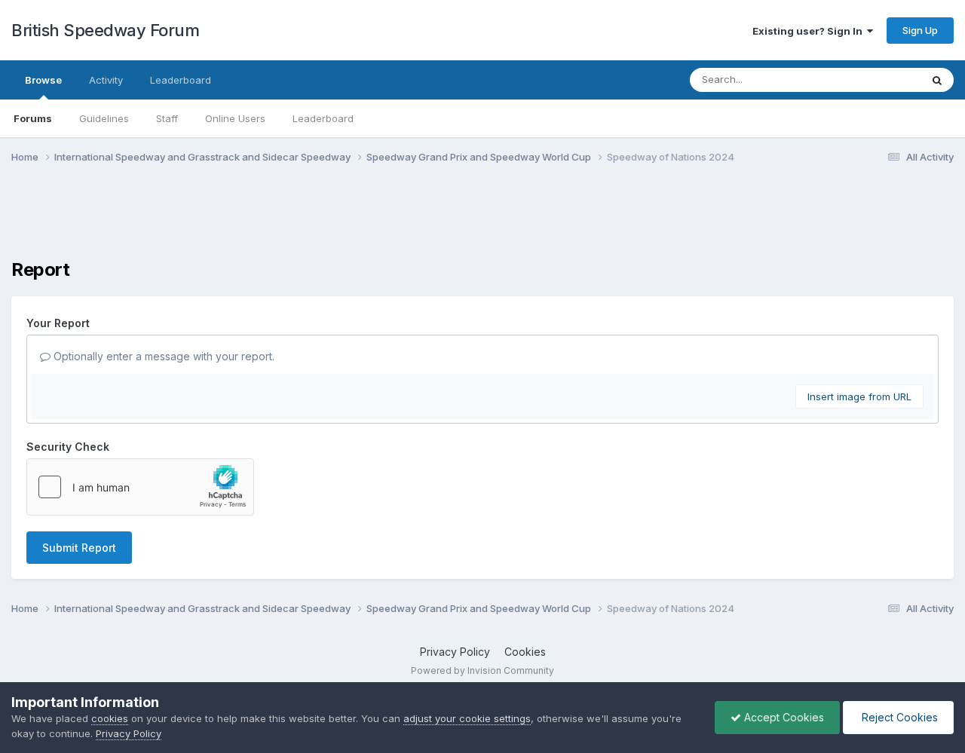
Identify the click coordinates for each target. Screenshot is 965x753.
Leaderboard (323, 118)
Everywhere (873, 79)
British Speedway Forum (105, 30)
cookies (109, 718)
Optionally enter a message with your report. (162, 356)
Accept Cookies (782, 717)
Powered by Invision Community (482, 670)
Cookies (525, 651)
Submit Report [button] (79, 547)
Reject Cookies (898, 717)
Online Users (235, 118)
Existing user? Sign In (809, 31)
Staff (167, 118)
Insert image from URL (859, 396)
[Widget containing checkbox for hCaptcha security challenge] (140, 487)
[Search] (937, 80)
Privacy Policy (455, 651)
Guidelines (104, 118)
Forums (33, 118)
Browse (43, 80)
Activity (106, 80)
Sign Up (920, 30)
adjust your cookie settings (467, 718)
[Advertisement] (482, 221)
